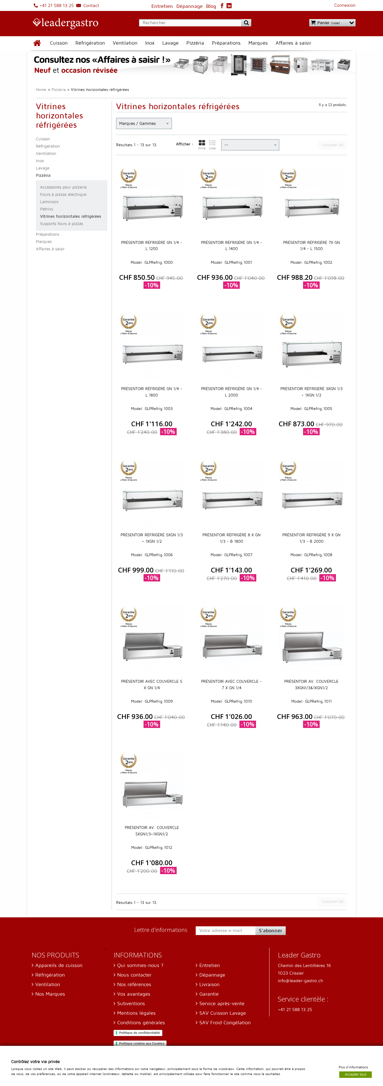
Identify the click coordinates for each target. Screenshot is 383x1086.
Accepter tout (355, 1074)
